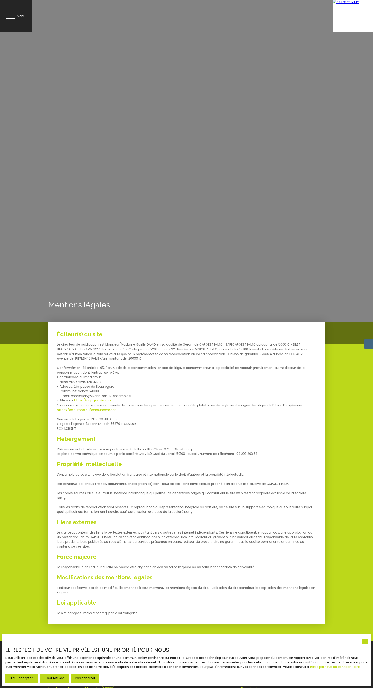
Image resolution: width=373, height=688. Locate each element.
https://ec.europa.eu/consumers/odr (86, 410)
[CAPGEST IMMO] (349, 16)
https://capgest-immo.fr (94, 400)
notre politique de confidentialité (335, 667)
